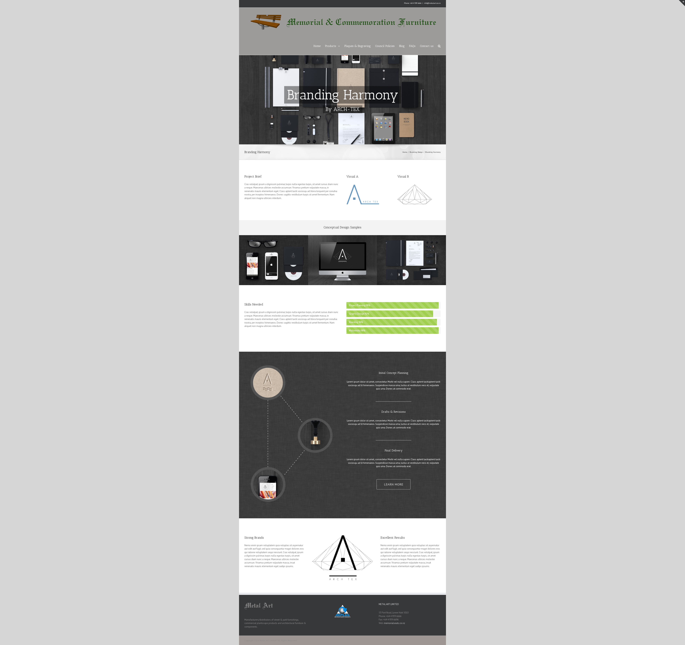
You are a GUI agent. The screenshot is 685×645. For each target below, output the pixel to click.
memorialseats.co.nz (394, 623)
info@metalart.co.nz (432, 3)
